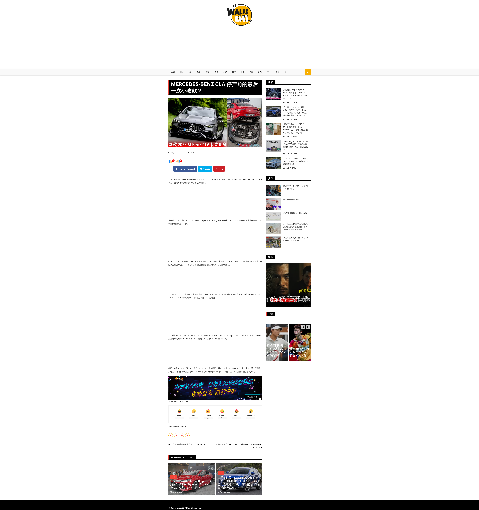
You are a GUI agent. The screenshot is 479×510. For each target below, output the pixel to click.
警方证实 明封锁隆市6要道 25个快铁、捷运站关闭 (295, 239)
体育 (199, 72)
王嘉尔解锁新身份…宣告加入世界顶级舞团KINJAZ (191, 444)
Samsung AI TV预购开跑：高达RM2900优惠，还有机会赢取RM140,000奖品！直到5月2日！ (295, 145)
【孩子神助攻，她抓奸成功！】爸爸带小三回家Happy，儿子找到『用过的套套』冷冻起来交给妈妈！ (295, 128)
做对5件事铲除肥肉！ (292, 199)
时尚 (260, 72)
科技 (234, 72)
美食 (216, 72)
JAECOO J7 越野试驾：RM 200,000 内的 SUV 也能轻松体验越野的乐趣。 (295, 161)
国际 (181, 72)
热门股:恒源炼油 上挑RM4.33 (295, 213)
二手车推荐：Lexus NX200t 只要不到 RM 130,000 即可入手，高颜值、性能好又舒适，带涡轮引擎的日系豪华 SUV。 (238, 482)
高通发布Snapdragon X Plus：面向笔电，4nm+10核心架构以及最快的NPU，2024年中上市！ (295, 94)
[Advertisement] (239, 46)
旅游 (225, 72)
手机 (242, 72)
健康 (277, 72)
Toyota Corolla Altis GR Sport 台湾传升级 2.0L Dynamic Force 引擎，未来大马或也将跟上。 (190, 484)
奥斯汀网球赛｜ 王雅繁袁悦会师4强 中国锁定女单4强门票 (276, 350)
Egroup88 (184, 401)
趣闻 (208, 72)
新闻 (173, 72)
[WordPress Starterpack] (215, 387)
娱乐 (190, 72)
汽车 (251, 72)
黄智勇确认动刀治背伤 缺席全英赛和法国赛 (299, 352)
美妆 (269, 72)
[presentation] (303, 327)
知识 (286, 72)
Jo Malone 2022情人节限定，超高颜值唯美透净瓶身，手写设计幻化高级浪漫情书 (296, 227)
